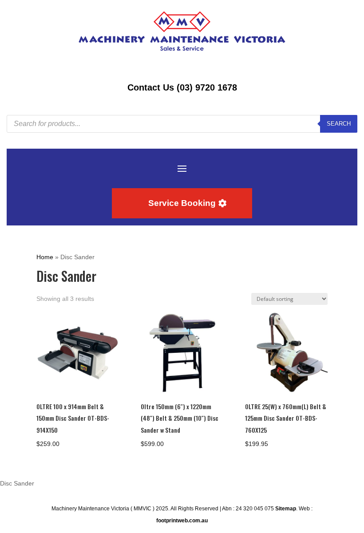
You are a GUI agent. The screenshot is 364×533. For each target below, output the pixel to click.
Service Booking (182, 203)
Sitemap (285, 508)
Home (44, 257)
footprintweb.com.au (182, 520)
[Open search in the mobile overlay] (182, 124)
